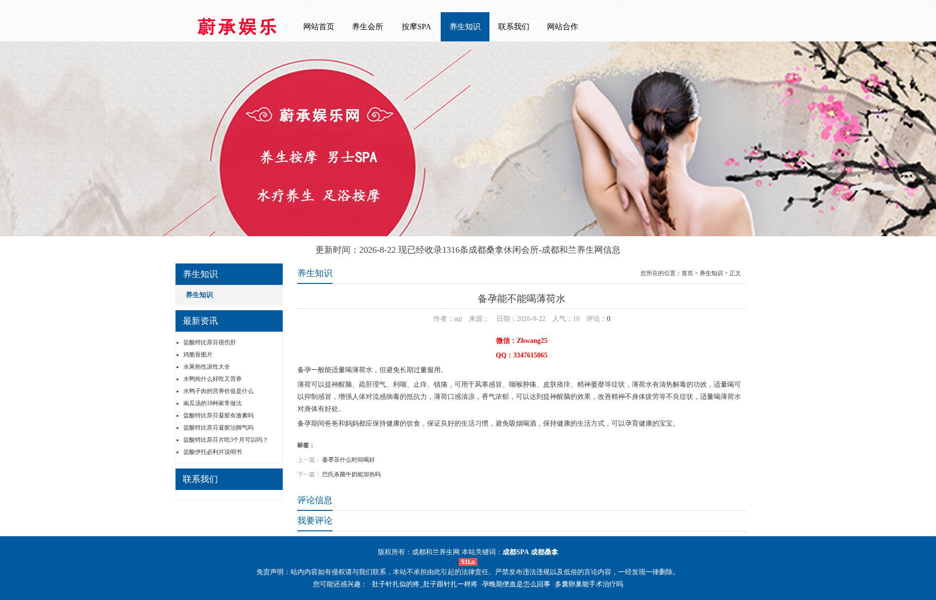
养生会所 (367, 26)
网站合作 (562, 26)
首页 (687, 273)
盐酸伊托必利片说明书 (212, 452)
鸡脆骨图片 (198, 354)
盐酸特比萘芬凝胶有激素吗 (218, 415)
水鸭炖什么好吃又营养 (212, 378)
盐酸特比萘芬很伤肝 (209, 342)
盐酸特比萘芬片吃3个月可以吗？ (225, 439)
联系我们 (513, 26)
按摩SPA (416, 26)
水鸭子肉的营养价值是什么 (218, 391)
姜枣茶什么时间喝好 (348, 459)
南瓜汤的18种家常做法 (212, 403)
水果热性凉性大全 (206, 366)
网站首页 (318, 26)
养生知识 (465, 26)
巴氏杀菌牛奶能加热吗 (351, 474)
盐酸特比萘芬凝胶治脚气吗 (218, 427)
